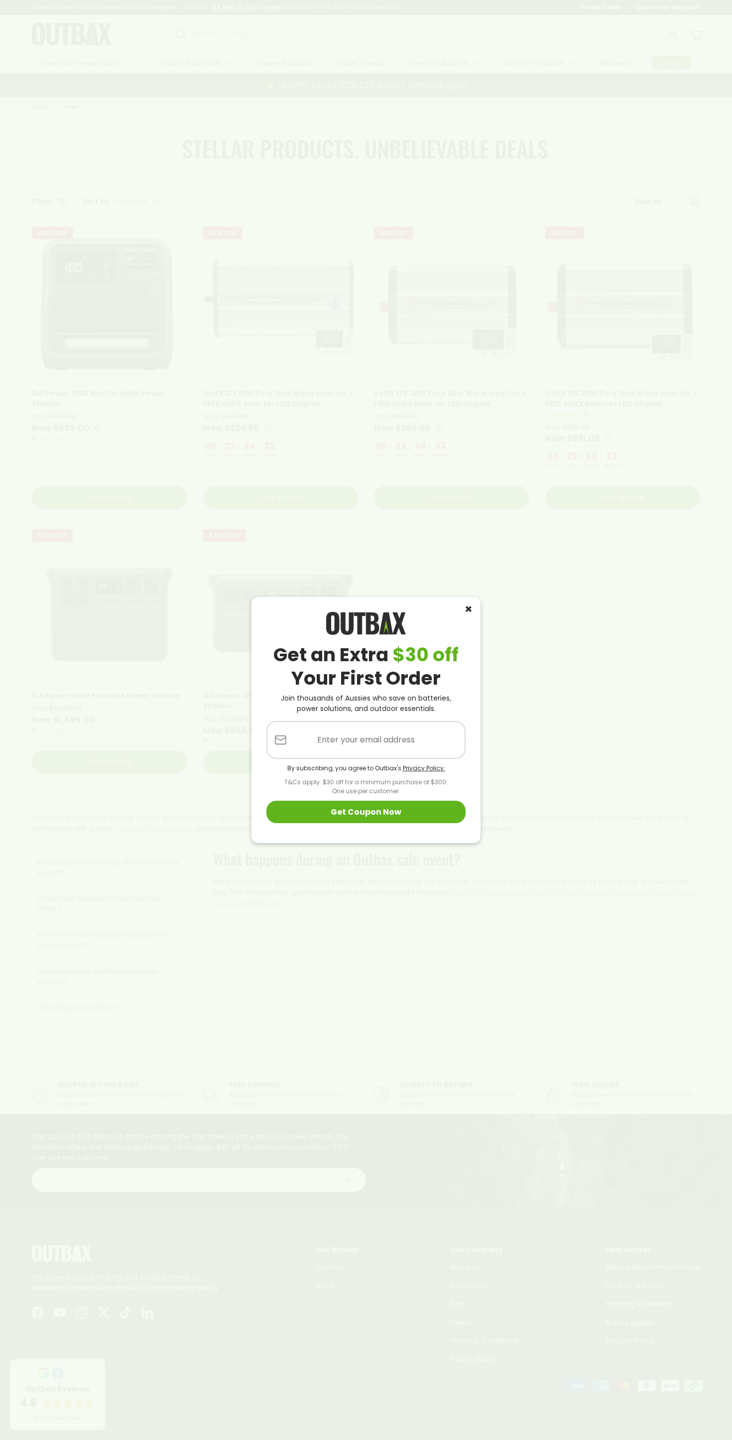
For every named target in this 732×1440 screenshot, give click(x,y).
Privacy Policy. (424, 768)
